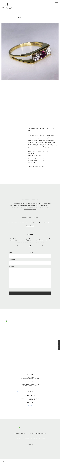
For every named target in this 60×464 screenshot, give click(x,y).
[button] (57, 3)
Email (32, 252)
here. (43, 166)
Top (57, 457)
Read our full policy (30, 209)
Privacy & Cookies (40, 438)
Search (41, 17)
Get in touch (30, 226)
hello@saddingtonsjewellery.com (30, 378)
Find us (7, 10)
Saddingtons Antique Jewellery (30, 5)
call (30, 246)
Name (10, 252)
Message (11, 266)
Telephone (12, 259)
